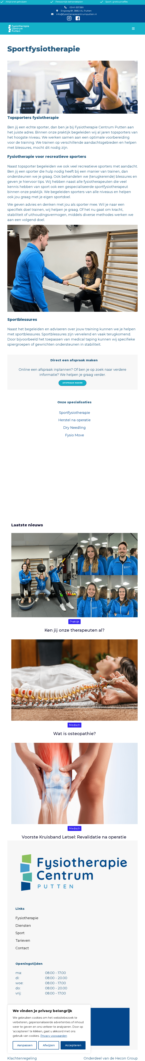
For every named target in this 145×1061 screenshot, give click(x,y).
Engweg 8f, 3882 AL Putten (76, 10)
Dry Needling (74, 428)
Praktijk (74, 621)
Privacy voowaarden (53, 1036)
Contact (22, 948)
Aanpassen (24, 1045)
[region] (49, 1029)
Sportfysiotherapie (74, 413)
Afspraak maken (72, 383)
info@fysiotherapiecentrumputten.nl (76, 14)
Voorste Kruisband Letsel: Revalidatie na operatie (74, 837)
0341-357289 (76, 7)
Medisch (74, 725)
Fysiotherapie (26, 918)
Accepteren (73, 1045)
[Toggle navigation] (133, 29)
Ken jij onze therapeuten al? (75, 630)
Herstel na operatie (74, 420)
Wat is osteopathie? (74, 733)
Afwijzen (49, 1045)
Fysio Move (74, 435)
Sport (20, 933)
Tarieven (22, 940)
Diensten (23, 926)
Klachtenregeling (22, 1058)
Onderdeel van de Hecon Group (111, 1058)
